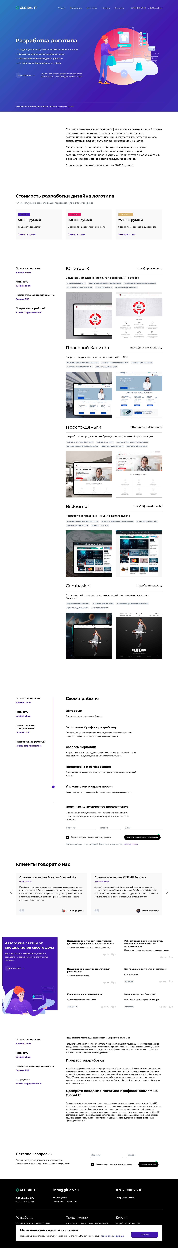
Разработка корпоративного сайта (114, 362)
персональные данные (112, 1236)
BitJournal (77, 506)
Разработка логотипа (104, 287)
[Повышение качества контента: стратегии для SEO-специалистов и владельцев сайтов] (91, 949)
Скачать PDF (22, 299)
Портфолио (76, 8)
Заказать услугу (26, 234)
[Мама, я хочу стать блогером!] (149, 1001)
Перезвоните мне (148, 1164)
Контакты (119, 8)
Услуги (61, 8)
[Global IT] (26, 7)
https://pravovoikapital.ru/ (146, 347)
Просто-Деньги (83, 427)
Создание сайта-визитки (76, 283)
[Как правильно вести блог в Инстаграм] (149, 976)
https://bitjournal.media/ (147, 506)
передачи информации (100, 837)
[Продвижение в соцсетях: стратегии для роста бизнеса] (91, 976)
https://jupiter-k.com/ (149, 268)
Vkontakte (71, 1201)
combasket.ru (25, 881)
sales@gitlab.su (131, 844)
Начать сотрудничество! (28, 312)
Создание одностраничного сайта (33, 1223)
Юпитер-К (77, 268)
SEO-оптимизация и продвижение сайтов (140, 283)
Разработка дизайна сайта (142, 362)
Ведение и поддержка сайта (126, 287)
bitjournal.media (101, 881)
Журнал (106, 8)
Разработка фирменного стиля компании (105, 283)
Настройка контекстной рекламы (79, 287)
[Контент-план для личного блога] (91, 1001)
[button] (167, 892)
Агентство (91, 8)
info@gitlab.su (155, 8)
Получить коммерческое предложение (142, 837)
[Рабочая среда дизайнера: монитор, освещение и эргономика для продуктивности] (149, 949)
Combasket (78, 585)
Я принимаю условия (91, 837)
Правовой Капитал (87, 347)
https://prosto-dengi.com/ (146, 427)
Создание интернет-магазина (78, 604)
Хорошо (145, 1234)
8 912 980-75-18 (138, 8)
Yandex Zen (58, 1201)
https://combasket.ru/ (149, 585)
